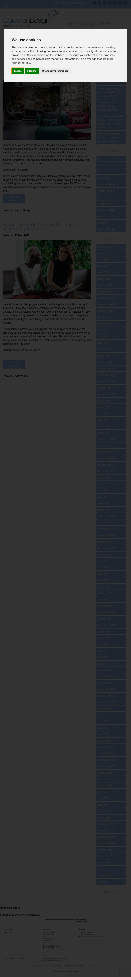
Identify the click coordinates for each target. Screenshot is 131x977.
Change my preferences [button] (55, 70)
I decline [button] (31, 70)
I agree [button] (18, 70)
